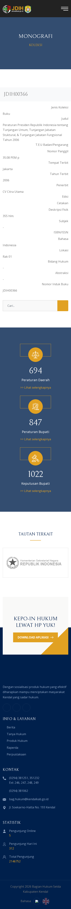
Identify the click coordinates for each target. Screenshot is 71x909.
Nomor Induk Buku (55, 284)
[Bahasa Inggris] (46, 901)
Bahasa (63, 239)
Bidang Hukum (58, 261)
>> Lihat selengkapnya (35, 387)
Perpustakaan (16, 754)
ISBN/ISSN (61, 232)
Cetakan (62, 203)
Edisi (65, 197)
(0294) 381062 (18, 791)
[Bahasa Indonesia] (36, 901)
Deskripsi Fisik (58, 210)
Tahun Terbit (59, 174)
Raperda (12, 748)
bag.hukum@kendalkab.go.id (28, 799)
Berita (11, 727)
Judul (64, 119)
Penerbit (62, 185)
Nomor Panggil (57, 151)
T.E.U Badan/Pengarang (52, 145)
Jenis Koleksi (59, 107)
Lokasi (63, 250)
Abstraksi (61, 273)
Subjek (63, 221)
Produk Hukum (17, 741)
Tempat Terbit (58, 163)
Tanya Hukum (16, 734)
